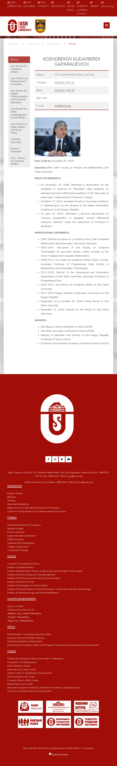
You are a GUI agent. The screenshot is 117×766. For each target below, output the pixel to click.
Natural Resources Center (20, 684)
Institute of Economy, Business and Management (31, 574)
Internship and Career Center (21, 669)
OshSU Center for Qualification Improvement (29, 673)
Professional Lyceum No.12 (20, 609)
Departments (14, 485)
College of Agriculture (18, 546)
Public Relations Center (18, 665)
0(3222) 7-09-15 (64, 90)
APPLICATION (58, 6)
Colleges (12, 517)
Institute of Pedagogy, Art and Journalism (27, 585)
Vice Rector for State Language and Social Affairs (19, 113)
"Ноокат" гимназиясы (18, 617)
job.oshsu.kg (107, 6)
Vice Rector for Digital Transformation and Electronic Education (19, 96)
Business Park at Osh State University (25, 637)
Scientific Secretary (16, 141)
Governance (53, 43)
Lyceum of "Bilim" (16, 606)
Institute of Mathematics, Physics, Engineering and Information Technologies (44, 571)
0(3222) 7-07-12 (64, 82)
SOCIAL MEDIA (71, 8)
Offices (11, 626)
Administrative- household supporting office (29, 634)
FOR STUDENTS (43, 4)
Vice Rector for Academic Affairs (19, 68)
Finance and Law (16, 532)
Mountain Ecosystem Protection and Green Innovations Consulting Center (43, 687)
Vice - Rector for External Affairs (18, 160)
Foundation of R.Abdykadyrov (22, 662)
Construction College (17, 550)
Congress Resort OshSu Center (22, 680)
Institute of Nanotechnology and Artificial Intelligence (33, 592)
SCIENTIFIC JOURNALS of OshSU (82, 10)
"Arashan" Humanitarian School (23, 563)
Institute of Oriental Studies (20, 567)
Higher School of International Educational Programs (33, 507)
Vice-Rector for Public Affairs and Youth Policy (19, 128)
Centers (11, 650)
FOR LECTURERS (29, 4)
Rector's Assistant (16, 150)
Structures (33, 43)
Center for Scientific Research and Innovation (29, 691)
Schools (11, 555)
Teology (11, 500)
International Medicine (18, 504)
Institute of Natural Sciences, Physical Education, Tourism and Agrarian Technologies (49, 589)
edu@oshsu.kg (63, 105)
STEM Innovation (15, 539)
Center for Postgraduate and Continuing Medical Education (36, 511)
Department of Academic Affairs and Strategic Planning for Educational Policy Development (53, 645)
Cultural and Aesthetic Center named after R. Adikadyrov (35, 658)
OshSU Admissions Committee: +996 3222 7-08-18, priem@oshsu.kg (58, 482)
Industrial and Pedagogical (20, 543)
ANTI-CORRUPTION (14, 4)
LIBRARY (94, 6)
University (13, 43)
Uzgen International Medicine (21, 535)
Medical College (15, 528)
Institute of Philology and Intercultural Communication (33, 578)
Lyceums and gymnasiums (21, 598)
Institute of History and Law (20, 581)
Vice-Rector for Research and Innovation (19, 81)
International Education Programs (24, 525)
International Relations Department (24, 641)
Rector (14, 59)
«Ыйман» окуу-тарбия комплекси (24, 613)
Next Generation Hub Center (21, 676)
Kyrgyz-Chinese (15, 493)
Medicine (11, 497)
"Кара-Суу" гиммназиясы (20, 620)
